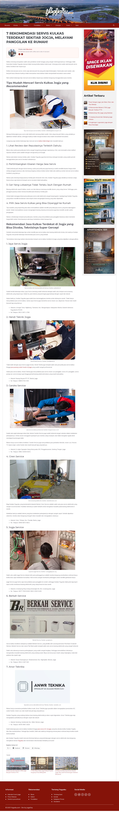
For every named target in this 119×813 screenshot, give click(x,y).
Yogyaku (20, 740)
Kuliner (33, 797)
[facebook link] (82, 794)
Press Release (12, 797)
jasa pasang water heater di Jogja (21, 367)
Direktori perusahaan (14, 799)
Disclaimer (57, 801)
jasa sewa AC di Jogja (44, 729)
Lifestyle (58, 25)
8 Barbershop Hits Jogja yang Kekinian (100, 113)
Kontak (56, 797)
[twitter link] (79, 794)
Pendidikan (37, 25)
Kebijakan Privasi (59, 799)
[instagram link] (75, 794)
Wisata (15, 25)
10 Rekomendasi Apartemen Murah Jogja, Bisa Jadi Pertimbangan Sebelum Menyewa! (66, 772)
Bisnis (48, 25)
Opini (77, 25)
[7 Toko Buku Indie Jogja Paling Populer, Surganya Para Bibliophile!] (42, 763)
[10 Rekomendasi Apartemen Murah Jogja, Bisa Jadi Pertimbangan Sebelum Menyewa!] (66, 763)
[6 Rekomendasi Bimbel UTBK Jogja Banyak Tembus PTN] (17, 763)
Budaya (26, 25)
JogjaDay (29, 807)
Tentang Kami (58, 794)
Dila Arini (29, 49)
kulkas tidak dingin (44, 141)
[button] (113, 25)
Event (68, 25)
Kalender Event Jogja (14, 794)
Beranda (7, 25)
